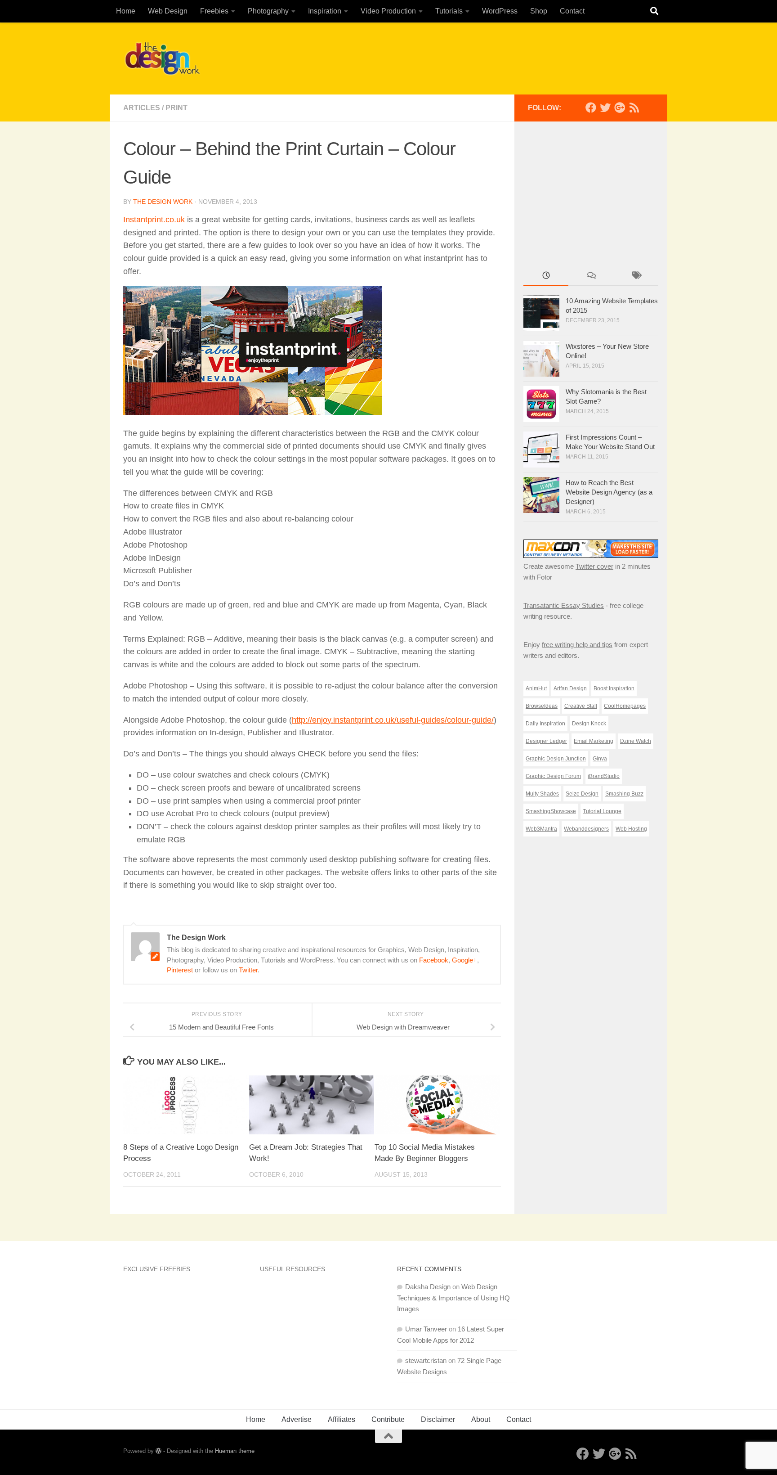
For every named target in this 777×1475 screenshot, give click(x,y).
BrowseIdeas (542, 706)
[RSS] (634, 107)
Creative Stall (580, 706)
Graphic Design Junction (556, 758)
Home (125, 11)
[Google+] (619, 107)
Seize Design (582, 794)
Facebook (433, 960)
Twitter (248, 970)
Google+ (464, 960)
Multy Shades (542, 794)
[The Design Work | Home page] (162, 58)
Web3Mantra (541, 829)
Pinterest (180, 970)
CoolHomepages (625, 706)
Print (176, 108)
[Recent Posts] (545, 276)
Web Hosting (631, 829)
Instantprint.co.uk (154, 219)
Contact (572, 11)
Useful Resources (292, 1269)
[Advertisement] (490, 56)
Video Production (388, 11)
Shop (538, 11)
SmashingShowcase (551, 811)
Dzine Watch (635, 741)
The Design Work (162, 201)
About (480, 1419)
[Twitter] (605, 107)
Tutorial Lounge (602, 811)
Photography (268, 11)
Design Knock (589, 723)
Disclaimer (438, 1419)
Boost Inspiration (614, 688)
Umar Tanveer (426, 1329)
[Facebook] (590, 107)
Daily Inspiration (545, 723)
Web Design (168, 11)
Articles (141, 108)
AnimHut (536, 688)
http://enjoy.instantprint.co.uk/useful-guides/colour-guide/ (393, 719)
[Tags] (635, 276)
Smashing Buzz (624, 794)
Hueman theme (235, 1451)
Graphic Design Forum (553, 776)
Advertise (296, 1419)
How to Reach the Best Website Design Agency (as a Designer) (609, 492)
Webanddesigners (586, 829)
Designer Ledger (546, 741)
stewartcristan (426, 1360)
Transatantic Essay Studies (563, 605)
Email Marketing (593, 741)
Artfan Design (570, 688)
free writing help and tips (577, 644)
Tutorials (449, 11)
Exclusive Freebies (156, 1269)
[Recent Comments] (590, 276)
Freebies (214, 11)
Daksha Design (428, 1287)
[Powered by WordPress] (158, 1451)
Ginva (600, 758)
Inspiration (324, 11)
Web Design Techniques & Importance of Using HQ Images (453, 1298)
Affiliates (341, 1419)
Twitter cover (594, 566)
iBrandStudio (604, 776)
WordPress (500, 11)
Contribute (388, 1419)
